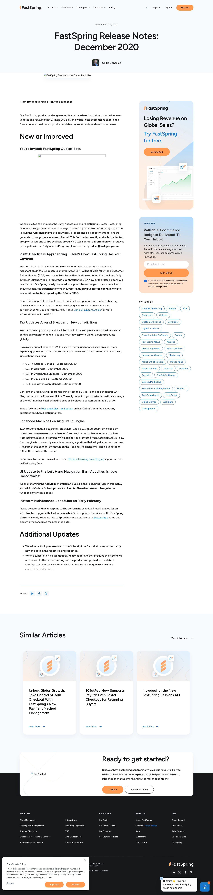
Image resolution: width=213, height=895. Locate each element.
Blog (137, 831)
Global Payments (151, 348)
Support (157, 7)
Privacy (38, 877)
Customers (140, 837)
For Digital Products (108, 837)
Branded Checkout (28, 831)
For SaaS (103, 820)
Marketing (174, 355)
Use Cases (171, 395)
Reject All (54, 884)
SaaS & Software (166, 375)
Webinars (168, 401)
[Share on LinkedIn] (32, 593)
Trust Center (144, 842)
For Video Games (107, 825)
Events (178, 335)
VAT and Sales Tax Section (57, 408)
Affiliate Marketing (152, 308)
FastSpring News (151, 341)
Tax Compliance (150, 395)
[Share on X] (46, 593)
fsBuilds (171, 341)
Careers (146, 825)
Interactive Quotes (152, 355)
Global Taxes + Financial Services (35, 837)
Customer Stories (151, 321)
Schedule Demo (139, 789)
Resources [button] (98, 7)
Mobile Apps (176, 361)
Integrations (71, 820)
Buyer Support (178, 820)
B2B (185, 308)
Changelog (180, 842)
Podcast (168, 368)
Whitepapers (148, 408)
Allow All (75, 884)
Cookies (48, 877)
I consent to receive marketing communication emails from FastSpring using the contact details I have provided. (167, 284)
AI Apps (172, 308)
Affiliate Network (73, 837)
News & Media (149, 368)
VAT (67, 831)
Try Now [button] (185, 7)
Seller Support (181, 831)
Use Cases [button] (66, 7)
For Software (105, 831)
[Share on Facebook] (39, 593)
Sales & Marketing (151, 381)
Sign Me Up (166, 273)
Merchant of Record (152, 361)
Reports (146, 375)
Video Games (149, 401)
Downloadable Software (155, 335)
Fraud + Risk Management (32, 842)
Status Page (101, 517)
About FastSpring (143, 820)
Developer (173, 321)
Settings (10, 883)
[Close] (84, 860)
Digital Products (150, 328)
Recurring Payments (74, 825)
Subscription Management (156, 388)
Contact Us (177, 825)
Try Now (112, 789)
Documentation (182, 836)
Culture (163, 315)
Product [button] (51, 7)
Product (183, 368)
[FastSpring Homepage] (181, 864)
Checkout (147, 315)
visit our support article (87, 309)
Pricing (112, 7)
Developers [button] (82, 7)
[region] (45, 873)
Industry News (174, 348)
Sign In (168, 7)
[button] (147, 8)
